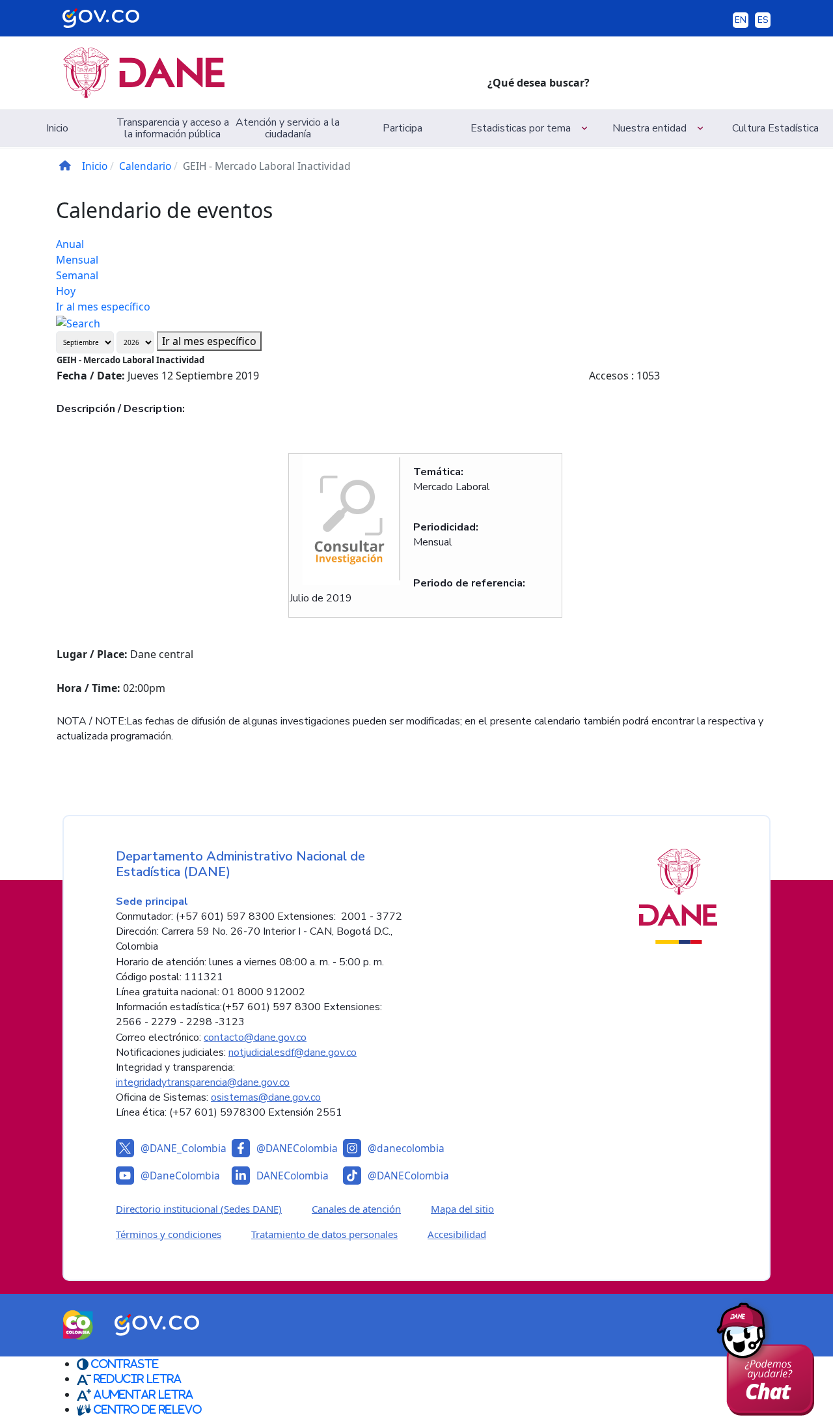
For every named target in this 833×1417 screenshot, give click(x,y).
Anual (70, 244)
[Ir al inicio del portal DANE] (264, 73)
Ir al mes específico (103, 306)
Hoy (65, 291)
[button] (531, 128)
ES (763, 20)
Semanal (77, 275)
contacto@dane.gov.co (255, 1037)
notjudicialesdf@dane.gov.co (292, 1052)
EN (740, 20)
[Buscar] (78, 322)
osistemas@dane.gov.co (266, 1097)
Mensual (77, 260)
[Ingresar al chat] (770, 1356)
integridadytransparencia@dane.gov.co (203, 1082)
